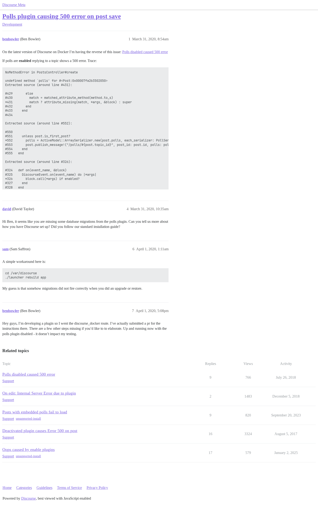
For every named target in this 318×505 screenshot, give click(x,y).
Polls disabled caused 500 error (145, 52)
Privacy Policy (97, 488)
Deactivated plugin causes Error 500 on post (39, 430)
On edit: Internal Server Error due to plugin (39, 393)
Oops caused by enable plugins (28, 449)
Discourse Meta (13, 5)
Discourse (28, 498)
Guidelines (44, 488)
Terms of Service (69, 488)
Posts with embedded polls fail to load (34, 412)
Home (7, 488)
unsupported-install (28, 418)
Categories (24, 488)
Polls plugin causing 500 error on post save (61, 16)
